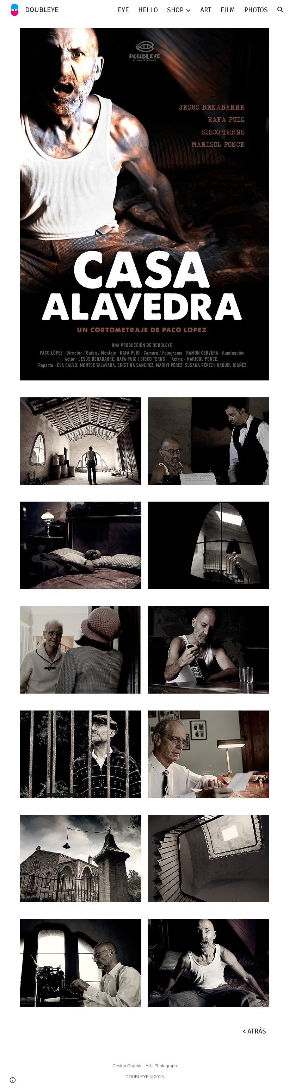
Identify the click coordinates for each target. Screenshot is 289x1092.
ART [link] (205, 10)
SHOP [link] (175, 10)
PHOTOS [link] (256, 10)
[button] (280, 9)
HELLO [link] (148, 10)
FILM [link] (228, 10)
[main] (144, 1031)
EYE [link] (123, 10)
